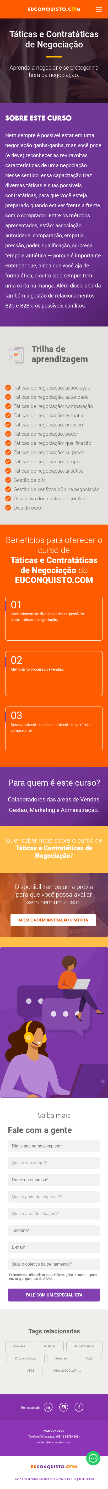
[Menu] (99, 9)
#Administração (25, 1358)
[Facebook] (79, 1407)
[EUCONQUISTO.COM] (54, 9)
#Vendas (19, 1346)
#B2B (30, 1370)
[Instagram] (63, 1407)
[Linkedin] (48, 1407)
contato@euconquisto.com (54, 1442)
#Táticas (50, 1346)
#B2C (89, 1358)
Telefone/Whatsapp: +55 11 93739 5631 (54, 1436)
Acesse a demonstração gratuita (53, 920)
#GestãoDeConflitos (67, 1370)
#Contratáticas (84, 1346)
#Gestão (61, 1358)
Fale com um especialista (54, 1295)
